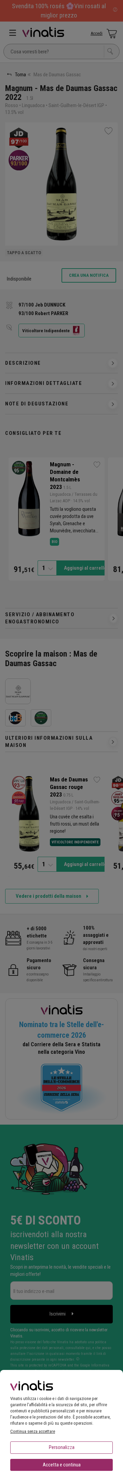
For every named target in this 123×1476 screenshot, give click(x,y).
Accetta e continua (62, 1465)
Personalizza (61, 1447)
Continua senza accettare (32, 1431)
